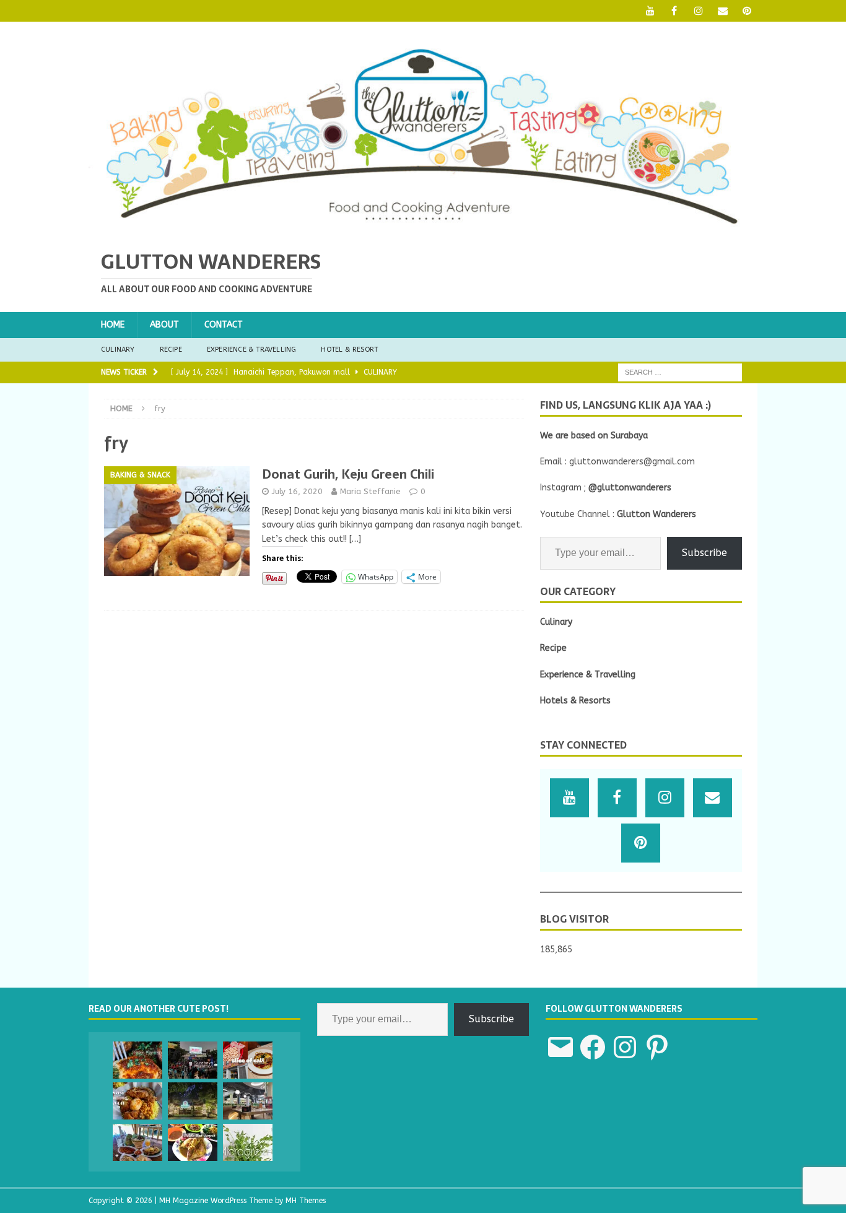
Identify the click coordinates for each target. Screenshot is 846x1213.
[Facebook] (674, 11)
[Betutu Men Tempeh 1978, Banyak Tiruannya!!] (192, 1142)
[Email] (722, 11)
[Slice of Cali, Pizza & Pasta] (248, 1060)
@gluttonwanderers (629, 487)
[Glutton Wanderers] (423, 229)
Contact (223, 325)
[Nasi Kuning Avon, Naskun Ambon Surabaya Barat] (137, 1101)
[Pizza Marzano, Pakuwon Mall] (137, 1060)
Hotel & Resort (349, 350)
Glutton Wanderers (656, 514)
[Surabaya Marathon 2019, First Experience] (192, 1060)
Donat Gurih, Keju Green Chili (348, 474)
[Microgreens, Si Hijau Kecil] (248, 1142)
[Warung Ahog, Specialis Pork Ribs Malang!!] (192, 1101)
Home (112, 325)
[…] (355, 539)
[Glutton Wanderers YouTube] (650, 11)
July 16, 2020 (297, 491)
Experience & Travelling (252, 350)
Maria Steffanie (370, 491)
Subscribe (704, 553)
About (164, 325)
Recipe (171, 350)
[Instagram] (698, 11)
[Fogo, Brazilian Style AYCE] (248, 1101)
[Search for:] (680, 372)
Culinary (118, 350)
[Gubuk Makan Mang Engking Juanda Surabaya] (137, 1142)
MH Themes (306, 1200)
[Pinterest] (746, 11)
